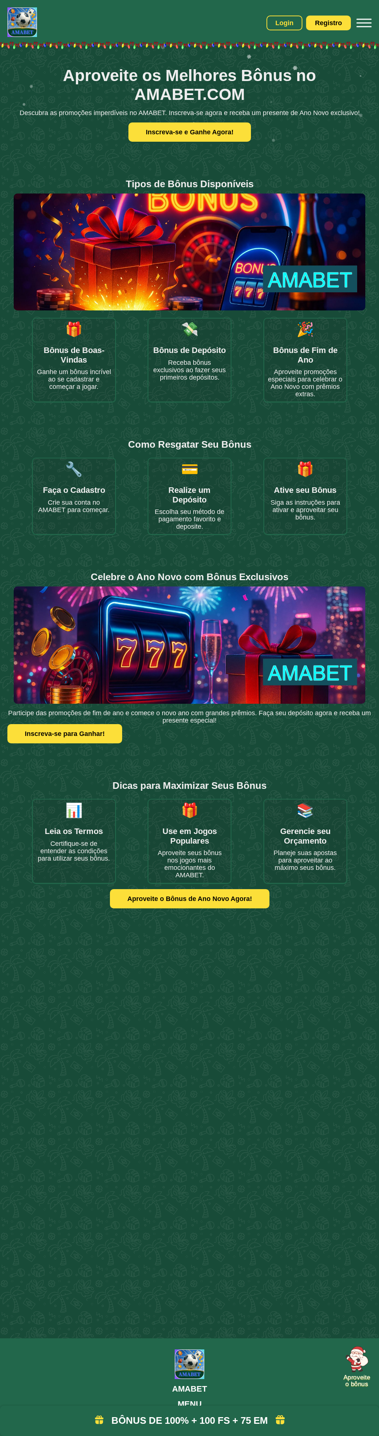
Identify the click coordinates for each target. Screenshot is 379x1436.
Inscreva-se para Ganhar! (65, 733)
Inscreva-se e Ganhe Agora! (190, 132)
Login (284, 23)
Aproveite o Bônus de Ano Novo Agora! (189, 898)
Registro (328, 23)
